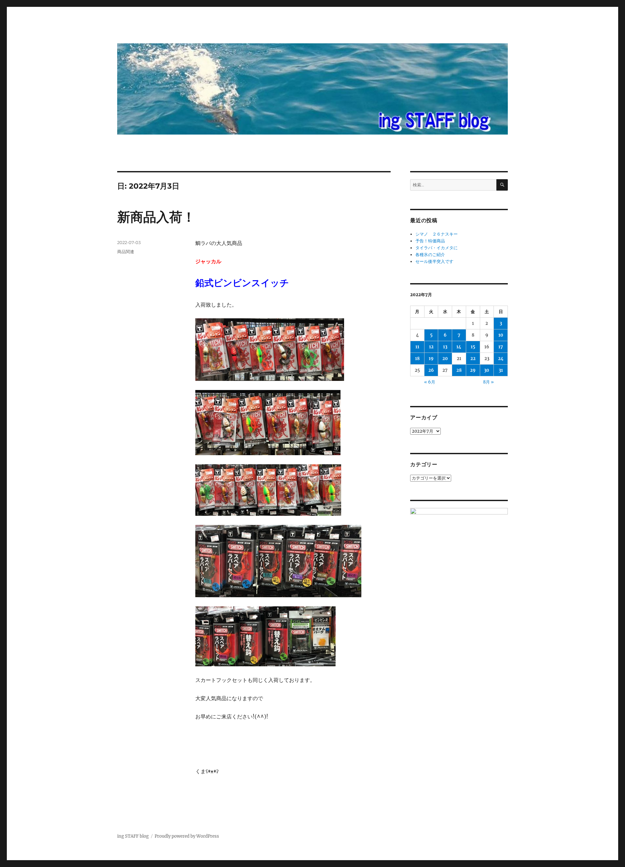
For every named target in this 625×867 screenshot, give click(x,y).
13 (445, 347)
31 (501, 370)
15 (473, 347)
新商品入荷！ (156, 217)
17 (500, 347)
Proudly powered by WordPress (187, 836)
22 (473, 358)
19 (431, 358)
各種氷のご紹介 (430, 254)
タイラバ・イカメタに (436, 248)
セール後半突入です (434, 261)
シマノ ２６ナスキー (436, 234)
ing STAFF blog (133, 836)
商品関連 (125, 251)
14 (458, 347)
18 (417, 358)
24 (501, 358)
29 (473, 370)
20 (445, 358)
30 (486, 370)
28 (459, 370)
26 (431, 370)
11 (417, 347)
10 (500, 335)
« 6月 (429, 382)
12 (431, 347)
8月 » (488, 382)
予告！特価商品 (430, 241)
